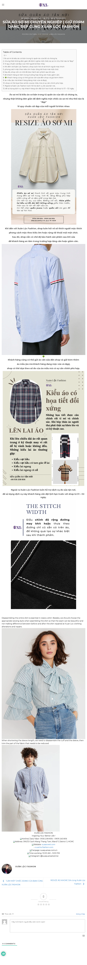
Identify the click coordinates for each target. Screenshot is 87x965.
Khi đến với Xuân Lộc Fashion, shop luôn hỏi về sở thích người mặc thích (34, 67)
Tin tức (45, 18)
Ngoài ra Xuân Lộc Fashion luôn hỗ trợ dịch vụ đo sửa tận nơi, (30, 86)
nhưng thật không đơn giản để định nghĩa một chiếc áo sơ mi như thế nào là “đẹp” (39, 61)
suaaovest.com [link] (48, 844)
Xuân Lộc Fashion (57, 34)
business (25, 18)
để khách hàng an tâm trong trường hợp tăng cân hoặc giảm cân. (32, 75)
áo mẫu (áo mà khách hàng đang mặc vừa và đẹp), (26, 80)
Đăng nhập (80, 914)
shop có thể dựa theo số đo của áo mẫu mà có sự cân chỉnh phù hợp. (34, 83)
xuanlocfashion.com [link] (44, 847)
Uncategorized (58, 18)
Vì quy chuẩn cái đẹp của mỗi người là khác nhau (25, 64)
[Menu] (3, 4)
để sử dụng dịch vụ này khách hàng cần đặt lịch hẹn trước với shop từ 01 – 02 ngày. (39, 89)
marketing (36, 18)
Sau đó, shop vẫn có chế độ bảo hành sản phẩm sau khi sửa (30, 72)
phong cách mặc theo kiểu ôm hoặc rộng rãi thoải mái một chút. (32, 69)
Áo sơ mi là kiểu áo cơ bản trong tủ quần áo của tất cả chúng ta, (30, 58)
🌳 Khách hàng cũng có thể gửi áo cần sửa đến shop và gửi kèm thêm (34, 78)
